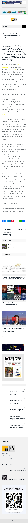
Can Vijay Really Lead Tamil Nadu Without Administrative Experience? (17, 393)
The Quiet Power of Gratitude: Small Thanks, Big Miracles (16, 410)
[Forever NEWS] (14, 19)
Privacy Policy (12, 520)
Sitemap (18, 520)
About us (5, 520)
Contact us (23, 520)
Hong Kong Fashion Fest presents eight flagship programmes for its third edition (14, 303)
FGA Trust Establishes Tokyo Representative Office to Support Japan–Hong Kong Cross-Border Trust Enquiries (13, 330)
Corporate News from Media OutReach (17, 41)
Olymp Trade (12, 69)
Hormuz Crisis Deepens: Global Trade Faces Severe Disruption (17, 426)
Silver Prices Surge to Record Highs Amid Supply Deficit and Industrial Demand (17, 479)
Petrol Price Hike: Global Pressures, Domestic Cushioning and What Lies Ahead (17, 418)
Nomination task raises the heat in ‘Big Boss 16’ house (21, 229)
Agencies (5, 41)
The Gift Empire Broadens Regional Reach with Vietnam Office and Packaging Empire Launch (14, 277)
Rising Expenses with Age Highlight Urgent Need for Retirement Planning (16, 402)
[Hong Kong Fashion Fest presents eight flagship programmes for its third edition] (14, 293)
